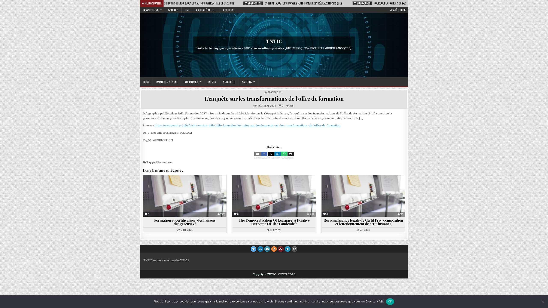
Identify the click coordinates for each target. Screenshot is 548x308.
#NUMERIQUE (191, 82)
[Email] (257, 154)
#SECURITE (229, 82)
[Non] (543, 301)
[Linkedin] (277, 154)
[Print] (290, 154)
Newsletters (151, 10)
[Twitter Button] (253, 249)
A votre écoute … (206, 10)
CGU (187, 10)
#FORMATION (274, 92)
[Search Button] (294, 249)
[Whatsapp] (284, 154)
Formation (164, 162)
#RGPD (212, 82)
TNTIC (274, 41)
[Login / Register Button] (287, 249)
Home (146, 82)
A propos (228, 10)
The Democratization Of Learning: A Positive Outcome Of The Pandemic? (274, 222)
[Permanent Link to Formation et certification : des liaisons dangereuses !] (184, 196)
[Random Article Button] (281, 249)
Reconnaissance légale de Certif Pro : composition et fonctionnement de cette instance (363, 222)
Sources (173, 10)
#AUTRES (247, 82)
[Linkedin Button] (260, 249)
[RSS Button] (274, 249)
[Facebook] (264, 154)
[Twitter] (271, 154)
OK (390, 301)
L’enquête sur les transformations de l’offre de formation (274, 98)
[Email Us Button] (267, 249)
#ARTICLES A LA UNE (167, 82)
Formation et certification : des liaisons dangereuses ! (185, 222)
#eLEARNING (265, 185)
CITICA (184, 260)
